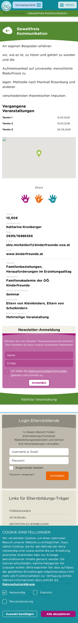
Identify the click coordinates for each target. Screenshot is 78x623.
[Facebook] (39, 198)
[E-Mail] (25, 199)
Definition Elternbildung (29, 523)
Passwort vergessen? (21, 474)
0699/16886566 (19, 236)
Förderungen (20, 510)
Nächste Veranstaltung (39, 399)
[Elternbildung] (6, 6)
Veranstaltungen (13, 13)
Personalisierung (21, 601)
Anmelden (39, 382)
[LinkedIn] (53, 199)
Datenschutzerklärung (18, 584)
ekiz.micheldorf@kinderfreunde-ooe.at (38, 245)
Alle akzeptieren (58, 614)
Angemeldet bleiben (29, 467)
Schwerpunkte (25, 5)
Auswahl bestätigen (20, 614)
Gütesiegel (17, 517)
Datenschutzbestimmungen (47, 371)
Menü (70, 5)
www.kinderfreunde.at (24, 254)
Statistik (46, 592)
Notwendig (17, 592)
